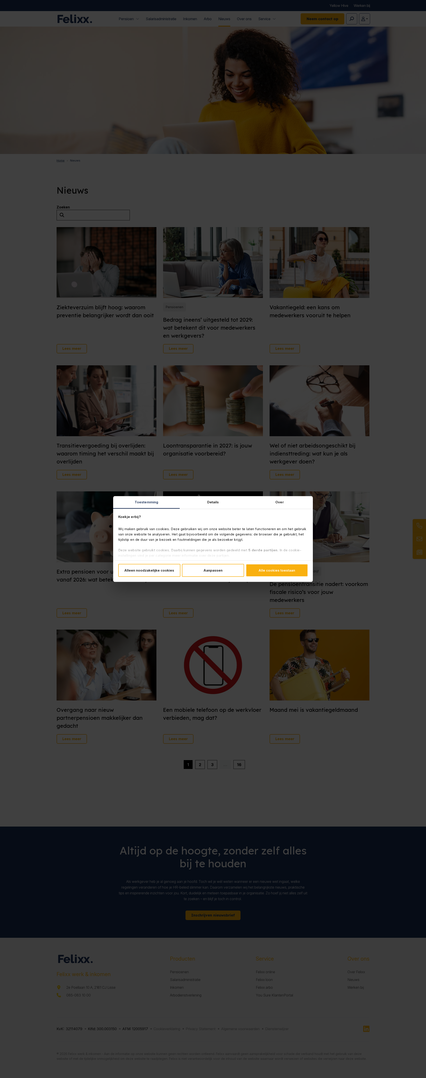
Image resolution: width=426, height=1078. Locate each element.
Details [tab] (213, 502)
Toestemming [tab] (146, 502)
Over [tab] (279, 502)
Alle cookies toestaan (276, 570)
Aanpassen (213, 570)
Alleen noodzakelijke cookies (149, 570)
